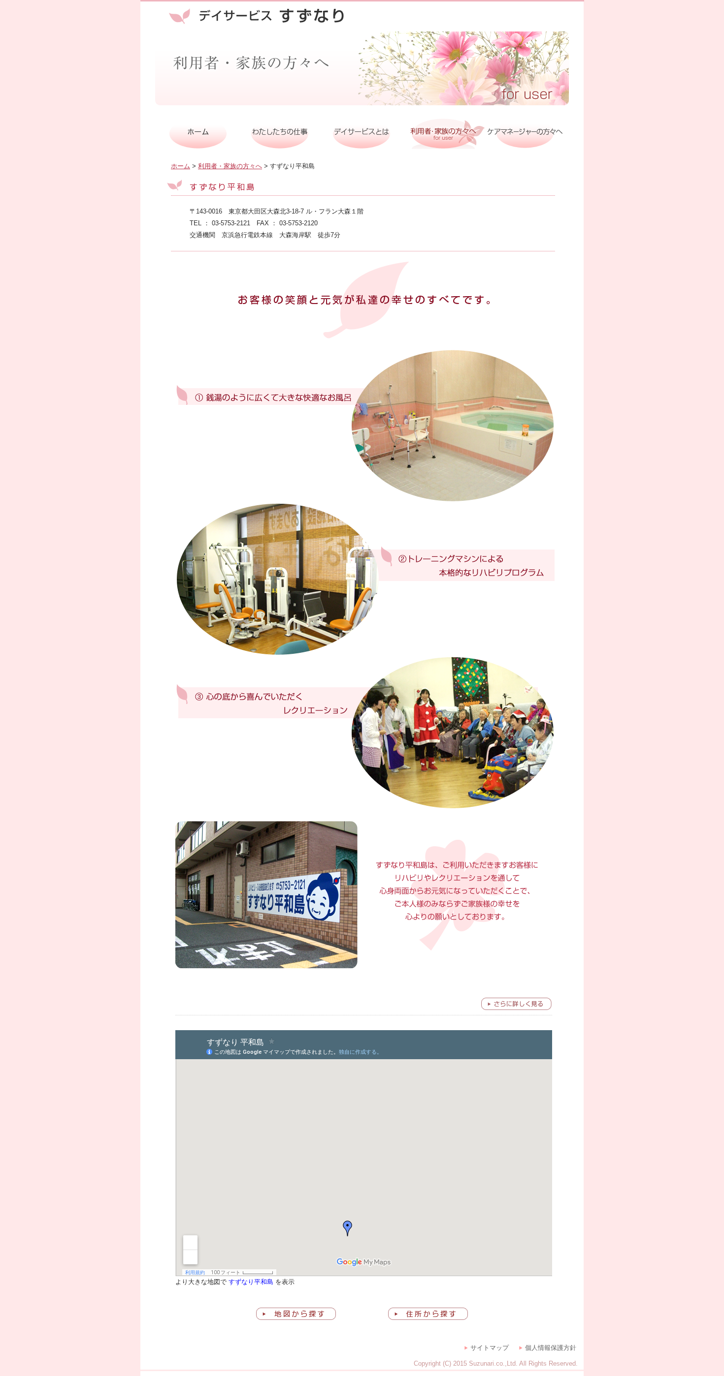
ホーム (180, 166)
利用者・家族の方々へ (230, 166)
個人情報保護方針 (550, 1347)
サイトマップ (489, 1347)
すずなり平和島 (251, 1281)
